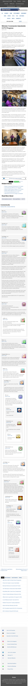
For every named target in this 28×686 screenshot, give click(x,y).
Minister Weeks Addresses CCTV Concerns (12, 190)
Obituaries (21, 16)
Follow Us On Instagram (12, 641)
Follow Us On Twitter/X (11, 633)
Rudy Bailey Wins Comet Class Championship (12, 591)
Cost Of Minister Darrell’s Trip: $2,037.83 (11, 599)
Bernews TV (10, 655)
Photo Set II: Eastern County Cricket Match (11, 583)
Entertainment (16, 13)
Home (15, 1)
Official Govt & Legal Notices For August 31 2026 (12, 597)
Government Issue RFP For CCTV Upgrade (12, 187)
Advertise (19, 1)
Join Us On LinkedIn (12, 652)
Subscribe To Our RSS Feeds (12, 636)
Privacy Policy (10, 669)
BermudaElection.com (11, 6)
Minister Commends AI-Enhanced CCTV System (13, 186)
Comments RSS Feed (11, 206)
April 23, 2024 (4, 211)
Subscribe (6, 3)
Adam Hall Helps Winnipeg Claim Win (10, 605)
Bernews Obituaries (12, 658)
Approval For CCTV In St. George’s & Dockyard (13, 193)
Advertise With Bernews (11, 647)
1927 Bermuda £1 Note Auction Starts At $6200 (12, 588)
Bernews (14, 677)
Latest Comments (15, 577)
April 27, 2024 (11, 550)
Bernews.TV (19, 6)
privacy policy (4, 681)
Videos (13, 18)
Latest (3, 577)
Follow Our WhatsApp (12, 666)
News (5, 16)
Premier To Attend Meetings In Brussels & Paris (12, 594)
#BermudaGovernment (7, 199)
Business (6, 13)
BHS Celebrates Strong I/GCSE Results (10, 611)
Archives (20, 577)
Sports (9, 16)
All (2, 13)
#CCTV (23, 199)
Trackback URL (3, 206)
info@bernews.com (5, 680)
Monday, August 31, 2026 (7, 1)
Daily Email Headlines (12, 663)
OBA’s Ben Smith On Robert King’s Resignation (12, 580)
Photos (8, 18)
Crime (11, 13)
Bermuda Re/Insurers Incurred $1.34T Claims (11, 585)
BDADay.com (12, 3)
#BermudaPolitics (16, 199)
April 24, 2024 (4, 237)
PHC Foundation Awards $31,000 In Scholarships (12, 608)
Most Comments (7, 577)
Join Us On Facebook (11, 630)
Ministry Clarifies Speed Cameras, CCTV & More (13, 189)
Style (13, 16)
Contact (23, 1)
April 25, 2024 (7, 396)
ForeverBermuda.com (20, 3)
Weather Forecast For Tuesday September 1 (11, 602)
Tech (17, 16)
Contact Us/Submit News (12, 644)
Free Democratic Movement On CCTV (11, 192)
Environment (23, 13)
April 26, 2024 (9, 435)
